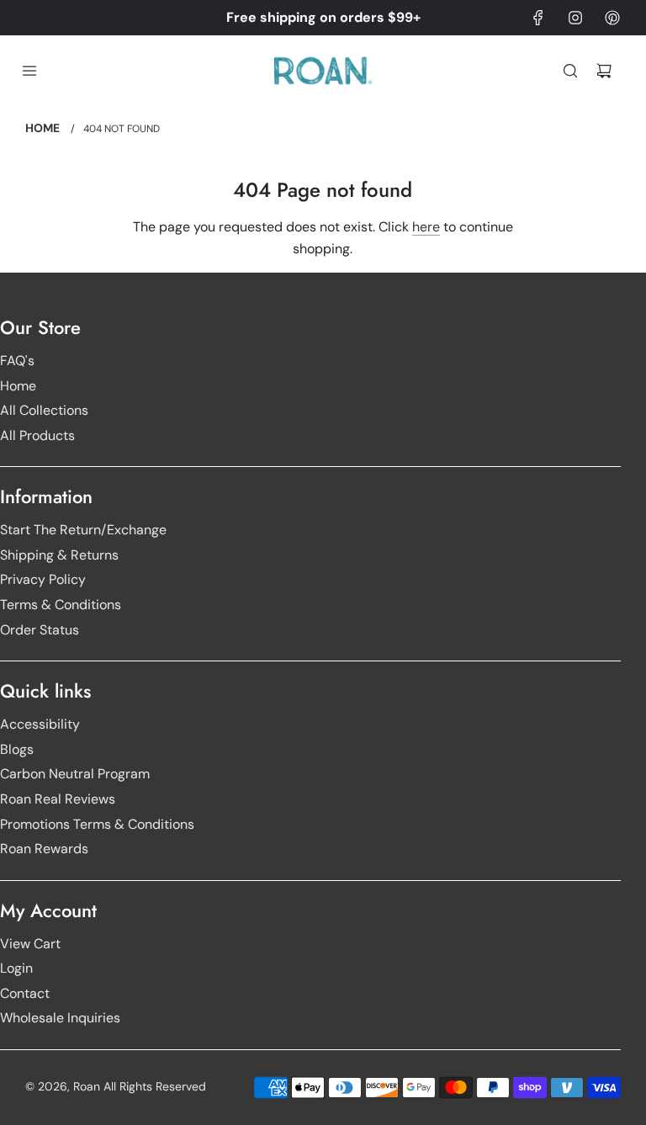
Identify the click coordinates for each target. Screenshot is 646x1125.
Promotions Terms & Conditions (97, 824)
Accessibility (40, 724)
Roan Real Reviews (57, 799)
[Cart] (604, 71)
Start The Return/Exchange (83, 530)
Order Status (39, 630)
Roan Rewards (44, 848)
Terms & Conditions (60, 604)
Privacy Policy (43, 579)
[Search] (570, 71)
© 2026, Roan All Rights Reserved (115, 1086)
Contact (25, 993)
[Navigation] (29, 70)
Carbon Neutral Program (75, 774)
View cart (30, 944)
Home (18, 386)
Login (16, 968)
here (426, 227)
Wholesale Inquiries (60, 1018)
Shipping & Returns (59, 555)
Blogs (17, 749)
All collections (44, 410)
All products (37, 435)
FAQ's (17, 360)
